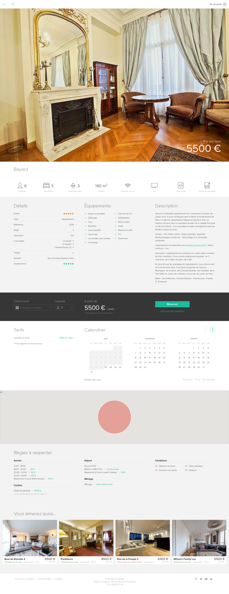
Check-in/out (21, 301)
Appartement (22, 562)
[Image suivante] (54, 538)
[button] (223, 85)
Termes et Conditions (24, 579)
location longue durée (196, 245)
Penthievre (67, 559)
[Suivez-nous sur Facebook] (196, 579)
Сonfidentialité (44, 579)
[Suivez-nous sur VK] (211, 579)
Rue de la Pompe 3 (127, 559)
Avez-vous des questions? (172, 311)
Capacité (60, 301)
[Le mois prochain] (212, 329)
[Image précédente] (6, 538)
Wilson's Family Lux (185, 559)
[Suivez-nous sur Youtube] (206, 579)
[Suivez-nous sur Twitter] (201, 579)
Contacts (59, 579)
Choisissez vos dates (31, 307)
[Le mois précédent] (206, 329)
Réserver (172, 304)
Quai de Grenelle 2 (14, 559)
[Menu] (4, 4)
